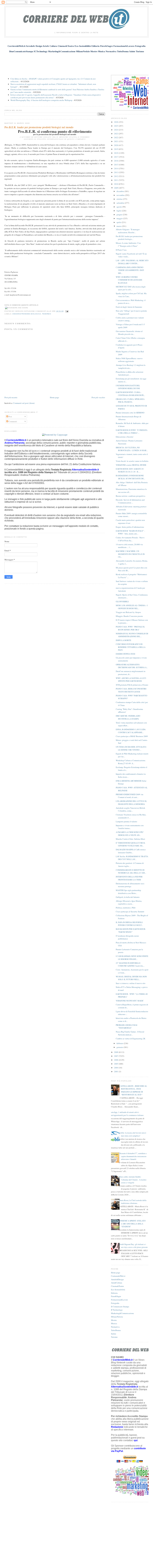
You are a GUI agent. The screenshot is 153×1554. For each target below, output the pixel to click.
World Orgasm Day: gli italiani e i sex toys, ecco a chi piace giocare (133, 1246)
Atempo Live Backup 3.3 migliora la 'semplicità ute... (130, 366)
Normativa (115, 1326)
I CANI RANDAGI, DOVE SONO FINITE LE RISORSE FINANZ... (132, 957)
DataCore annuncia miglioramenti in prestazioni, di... (130, 673)
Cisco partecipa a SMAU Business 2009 (132, 736)
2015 (116, 164)
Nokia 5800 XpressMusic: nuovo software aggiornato (129, 360)
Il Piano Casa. (121, 249)
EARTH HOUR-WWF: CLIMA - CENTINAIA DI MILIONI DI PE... (130, 394)
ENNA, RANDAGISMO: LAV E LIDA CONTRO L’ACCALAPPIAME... (131, 731)
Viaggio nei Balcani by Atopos (128, 612)
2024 (116, 129)
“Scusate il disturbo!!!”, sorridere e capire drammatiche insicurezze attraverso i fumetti (133, 1156)
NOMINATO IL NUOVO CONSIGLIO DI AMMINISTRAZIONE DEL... (132, 635)
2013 (116, 172)
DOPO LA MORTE (123, 640)
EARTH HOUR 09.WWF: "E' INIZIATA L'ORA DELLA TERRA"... (131, 431)
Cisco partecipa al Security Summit (130, 911)
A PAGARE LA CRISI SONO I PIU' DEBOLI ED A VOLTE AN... (130, 833)
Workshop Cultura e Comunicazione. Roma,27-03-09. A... (131, 762)
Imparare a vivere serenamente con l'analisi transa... (130, 827)
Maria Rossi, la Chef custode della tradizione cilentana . (132, 1202)
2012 (116, 176)
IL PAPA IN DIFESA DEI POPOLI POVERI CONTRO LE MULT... (129, 924)
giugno (120, 214)
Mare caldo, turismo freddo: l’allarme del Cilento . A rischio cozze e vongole (132, 1179)
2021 (116, 141)
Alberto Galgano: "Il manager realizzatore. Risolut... (128, 231)
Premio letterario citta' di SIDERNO (130, 412)
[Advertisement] (76, 62)
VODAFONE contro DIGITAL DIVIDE (131, 465)
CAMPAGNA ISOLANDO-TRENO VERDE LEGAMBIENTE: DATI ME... (130, 270)
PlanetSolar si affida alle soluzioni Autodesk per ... (129, 373)
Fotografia (115, 1303)
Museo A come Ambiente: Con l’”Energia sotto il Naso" (128, 244)
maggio (120, 218)
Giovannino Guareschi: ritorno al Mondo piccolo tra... (129, 333)
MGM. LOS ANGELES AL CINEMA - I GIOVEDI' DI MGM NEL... (131, 607)
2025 (116, 125)
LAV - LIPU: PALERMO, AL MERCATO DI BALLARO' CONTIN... (132, 262)
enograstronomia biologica (27, 314)
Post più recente (10, 397)
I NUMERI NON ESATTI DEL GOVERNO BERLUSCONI (128, 387)
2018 (116, 153)
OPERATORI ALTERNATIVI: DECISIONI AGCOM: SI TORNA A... (132, 666)
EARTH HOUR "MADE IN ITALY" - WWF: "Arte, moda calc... (130, 532)
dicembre (120, 191)
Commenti (12, 421)
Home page (54, 397)
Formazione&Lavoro (119, 1299)
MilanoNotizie (117, 1316)
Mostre (114, 1320)
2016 (116, 160)
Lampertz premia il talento (126, 821)
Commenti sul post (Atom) (24, 403)
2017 (116, 156)
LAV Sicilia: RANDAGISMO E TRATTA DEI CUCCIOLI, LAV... (132, 858)
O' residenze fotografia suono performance (127, 937)
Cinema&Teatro (117, 1286)
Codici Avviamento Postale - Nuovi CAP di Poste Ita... (130, 539)
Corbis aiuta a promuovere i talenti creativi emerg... (130, 319)
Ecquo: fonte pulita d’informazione (130, 527)
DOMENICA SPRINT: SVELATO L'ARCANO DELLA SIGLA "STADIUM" (132, 1223)
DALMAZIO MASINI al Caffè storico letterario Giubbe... (131, 851)
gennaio (120, 1047)
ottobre (120, 199)
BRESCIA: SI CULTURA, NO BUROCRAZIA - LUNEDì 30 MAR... (132, 449)
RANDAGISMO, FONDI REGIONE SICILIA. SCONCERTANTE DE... (130, 477)
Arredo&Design (117, 1279)
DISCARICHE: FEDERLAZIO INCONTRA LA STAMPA (128, 717)
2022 (116, 137)
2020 (116, 145)
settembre (121, 203)
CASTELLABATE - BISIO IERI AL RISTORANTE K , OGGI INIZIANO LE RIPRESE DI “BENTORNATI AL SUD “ (133, 1090)
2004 (116, 1067)
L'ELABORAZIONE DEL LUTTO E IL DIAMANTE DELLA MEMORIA (131, 802)
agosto (119, 206)
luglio (119, 210)
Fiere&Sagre (116, 1296)
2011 (116, 180)
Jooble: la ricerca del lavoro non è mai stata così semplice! (132, 1134)
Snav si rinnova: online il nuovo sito (130, 983)
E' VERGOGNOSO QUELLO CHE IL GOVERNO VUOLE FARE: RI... (130, 844)
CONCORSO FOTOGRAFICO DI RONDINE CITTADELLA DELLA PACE (130, 647)
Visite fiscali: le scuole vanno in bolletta (132, 461)
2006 (116, 1060)
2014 (116, 168)
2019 (116, 149)
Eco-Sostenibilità (118, 1289)
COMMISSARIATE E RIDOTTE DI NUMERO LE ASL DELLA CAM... (131, 871)
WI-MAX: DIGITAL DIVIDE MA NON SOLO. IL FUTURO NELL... (131, 978)
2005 (116, 1063)
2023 (116, 133)
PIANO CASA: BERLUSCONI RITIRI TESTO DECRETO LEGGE (131, 690)
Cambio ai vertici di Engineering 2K (130, 1038)
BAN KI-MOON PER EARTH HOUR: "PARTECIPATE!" (131, 930)
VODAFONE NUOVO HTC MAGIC (130, 1000)
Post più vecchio (98, 397)
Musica (114, 1323)
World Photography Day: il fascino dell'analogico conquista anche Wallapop (41, 100)
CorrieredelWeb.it (118, 1276)
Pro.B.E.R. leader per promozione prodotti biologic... (129, 238)
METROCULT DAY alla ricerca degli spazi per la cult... (131, 288)
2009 (116, 187)
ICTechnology (117, 1309)
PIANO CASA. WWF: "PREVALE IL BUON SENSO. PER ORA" (130, 628)
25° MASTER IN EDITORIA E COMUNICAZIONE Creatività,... (130, 964)
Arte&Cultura (116, 1282)
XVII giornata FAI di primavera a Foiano (132, 684)
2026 (116, 122)
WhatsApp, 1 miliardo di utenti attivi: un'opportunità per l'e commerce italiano (126, 1113)
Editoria (114, 1293)
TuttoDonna (116, 1330)
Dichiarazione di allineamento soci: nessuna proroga (130, 885)
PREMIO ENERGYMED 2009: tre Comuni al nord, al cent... (129, 796)
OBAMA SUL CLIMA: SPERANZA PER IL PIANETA (130, 400)
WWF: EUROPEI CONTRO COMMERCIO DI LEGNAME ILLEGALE (129, 280)
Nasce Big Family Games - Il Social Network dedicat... (130, 1033)
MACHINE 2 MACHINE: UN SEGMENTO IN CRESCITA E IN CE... (130, 554)
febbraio (120, 1043)
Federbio (46, 314)
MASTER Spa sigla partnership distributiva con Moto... (128, 892)
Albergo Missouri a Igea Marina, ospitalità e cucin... (129, 902)
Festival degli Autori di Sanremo (129, 307)
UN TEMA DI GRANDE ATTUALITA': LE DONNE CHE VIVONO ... (131, 748)
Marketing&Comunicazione (122, 1313)
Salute (113, 1333)
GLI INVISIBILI (122, 601)
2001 (116, 1071)
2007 (116, 1056)
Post (10, 416)
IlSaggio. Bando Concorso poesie (129, 616)
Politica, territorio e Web (126, 907)
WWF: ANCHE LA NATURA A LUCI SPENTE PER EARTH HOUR (131, 679)
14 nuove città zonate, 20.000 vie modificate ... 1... (129, 546)
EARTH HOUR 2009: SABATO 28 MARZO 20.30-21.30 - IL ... (130, 470)
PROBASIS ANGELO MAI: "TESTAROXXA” (127, 1026)
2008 (116, 1052)
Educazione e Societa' (124, 436)
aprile (119, 222)
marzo (119, 226)
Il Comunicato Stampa (120, 1306)
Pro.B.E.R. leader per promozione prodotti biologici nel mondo (38, 127)
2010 (116, 184)
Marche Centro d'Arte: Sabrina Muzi (130, 839)
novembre (121, 195)
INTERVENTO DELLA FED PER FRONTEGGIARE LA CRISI (129, 878)
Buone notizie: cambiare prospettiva (130, 496)
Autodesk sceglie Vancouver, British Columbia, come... (130, 809)
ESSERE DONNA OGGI (125, 653)
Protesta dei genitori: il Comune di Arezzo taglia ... (130, 864)
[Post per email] (66, 311)
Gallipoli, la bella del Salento (128, 897)
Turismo (114, 1337)
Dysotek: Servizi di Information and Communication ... (130, 501)
